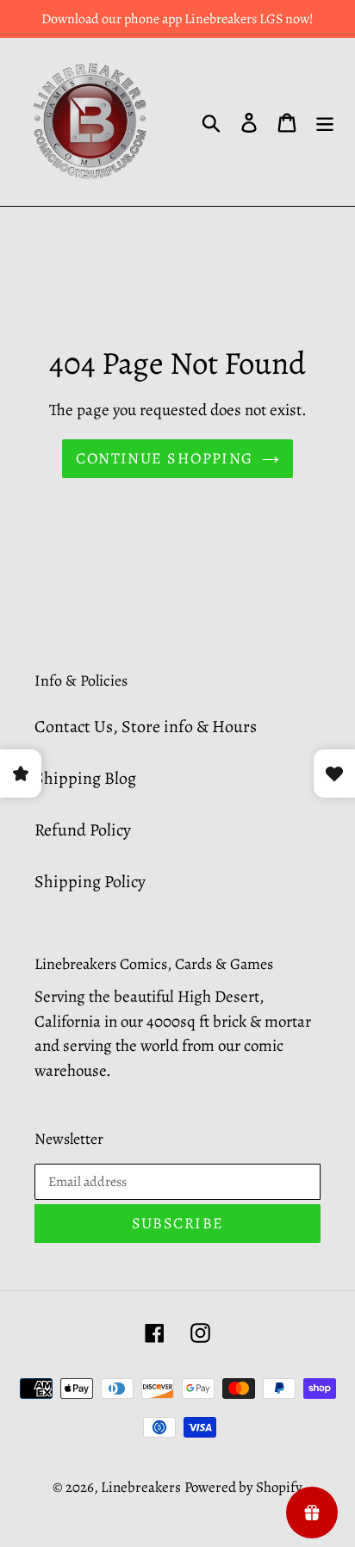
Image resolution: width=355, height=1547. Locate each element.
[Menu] (325, 122)
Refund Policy (82, 830)
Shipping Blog (85, 778)
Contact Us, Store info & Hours (145, 726)
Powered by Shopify (243, 1487)
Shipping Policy (90, 881)
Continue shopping (164, 458)
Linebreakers (141, 1487)
